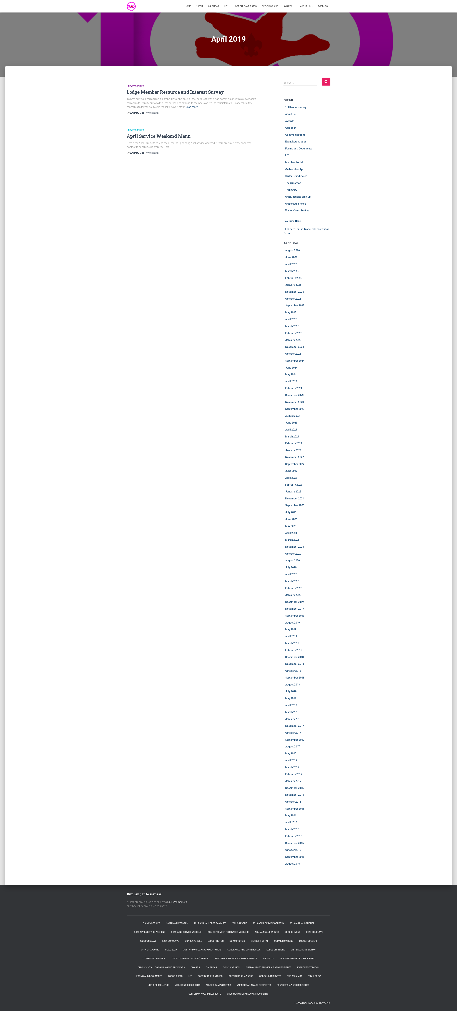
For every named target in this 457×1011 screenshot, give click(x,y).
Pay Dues (323, 6)
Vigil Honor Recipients (187, 985)
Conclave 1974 (231, 967)
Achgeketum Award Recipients (297, 958)
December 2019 (294, 601)
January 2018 (293, 719)
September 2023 (294, 408)
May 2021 (290, 526)
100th (199, 6)
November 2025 (294, 291)
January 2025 (293, 340)
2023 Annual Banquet (302, 923)
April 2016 (291, 822)
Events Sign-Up (270, 6)
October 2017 (293, 732)
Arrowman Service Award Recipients (235, 958)
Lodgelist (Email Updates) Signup (190, 958)
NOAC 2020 (171, 950)
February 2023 (293, 443)
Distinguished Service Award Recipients (268, 967)
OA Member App (294, 169)
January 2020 (293, 595)
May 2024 (290, 374)
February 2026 (293, 278)
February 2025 (293, 333)
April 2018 (291, 705)
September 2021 (294, 505)
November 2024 (294, 347)
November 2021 (294, 498)
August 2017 (292, 746)
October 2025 (293, 298)
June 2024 (291, 367)
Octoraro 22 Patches (210, 976)
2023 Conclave (314, 932)
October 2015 (293, 850)
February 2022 (293, 484)
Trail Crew (291, 189)
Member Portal (294, 162)
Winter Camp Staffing (297, 210)
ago (152, 112)
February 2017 (293, 774)
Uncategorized (135, 86)
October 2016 (293, 801)
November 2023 (294, 402)
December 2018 (294, 657)
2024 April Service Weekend (149, 932)
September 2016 (294, 808)
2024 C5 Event (292, 932)
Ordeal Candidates (246, 6)
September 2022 (294, 464)
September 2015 (294, 856)
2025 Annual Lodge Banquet (210, 923)
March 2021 (292, 539)
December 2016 (294, 788)
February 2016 (293, 836)
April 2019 (291, 636)
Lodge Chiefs (175, 976)
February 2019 (293, 650)
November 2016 (294, 794)
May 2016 (290, 815)
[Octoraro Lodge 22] (131, 6)
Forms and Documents (298, 148)
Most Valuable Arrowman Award (202, 950)
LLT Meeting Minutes (154, 958)
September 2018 (294, 677)
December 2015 (294, 843)
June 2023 (291, 422)
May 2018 (290, 698)
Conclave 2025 (193, 941)
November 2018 (294, 663)
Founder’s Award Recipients (293, 985)
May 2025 (290, 312)
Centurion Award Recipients (205, 994)
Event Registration (296, 141)
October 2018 (293, 670)
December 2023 (294, 395)
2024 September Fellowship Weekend (228, 932)
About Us (305, 6)
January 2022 (293, 491)
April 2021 (291, 533)
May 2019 (290, 629)
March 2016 (292, 829)
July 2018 (291, 691)
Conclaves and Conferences (244, 950)
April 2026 (291, 264)
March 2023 (292, 436)
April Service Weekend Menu (159, 136)
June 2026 (291, 257)
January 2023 (293, 450)
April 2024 (291, 381)
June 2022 (291, 470)
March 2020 (292, 581)
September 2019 (294, 615)
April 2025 (291, 319)
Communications (295, 134)
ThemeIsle (324, 1003)
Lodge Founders (308, 941)
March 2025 (292, 326)
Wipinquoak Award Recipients (254, 985)
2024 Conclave (170, 941)
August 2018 (292, 684)
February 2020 (293, 588)
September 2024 (294, 360)
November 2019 (294, 608)
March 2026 (292, 271)
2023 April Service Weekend (268, 923)
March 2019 (292, 643)
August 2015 (292, 863)
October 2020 (293, 553)
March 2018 (292, 712)
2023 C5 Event (239, 923)
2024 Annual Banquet (267, 932)
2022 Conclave (148, 941)
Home (188, 6)
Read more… (192, 107)
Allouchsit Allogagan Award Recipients (161, 967)
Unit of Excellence (295, 203)
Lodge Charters (276, 950)
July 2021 (291, 512)
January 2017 (293, 781)
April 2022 (291, 477)
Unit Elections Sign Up (298, 196)
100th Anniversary (295, 107)
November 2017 (294, 725)
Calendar (213, 6)
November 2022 (294, 457)
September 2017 (294, 739)
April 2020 (291, 574)
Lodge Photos (216, 941)
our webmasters (177, 901)
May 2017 (290, 753)
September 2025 (294, 305)
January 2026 (293, 284)
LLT (226, 6)
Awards (288, 6)
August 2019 (292, 622)
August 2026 (292, 250)
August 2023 (292, 415)
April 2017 (291, 760)
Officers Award (150, 950)
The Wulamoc (293, 183)
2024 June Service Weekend (186, 932)
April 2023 (291, 429)
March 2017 (292, 767)
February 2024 (293, 388)
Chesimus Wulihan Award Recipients (247, 994)
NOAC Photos (237, 941)
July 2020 (291, 567)
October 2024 (293, 353)
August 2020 (292, 560)
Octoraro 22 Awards (240, 976)
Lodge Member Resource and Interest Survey (175, 92)
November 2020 (294, 546)
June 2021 (291, 519)
